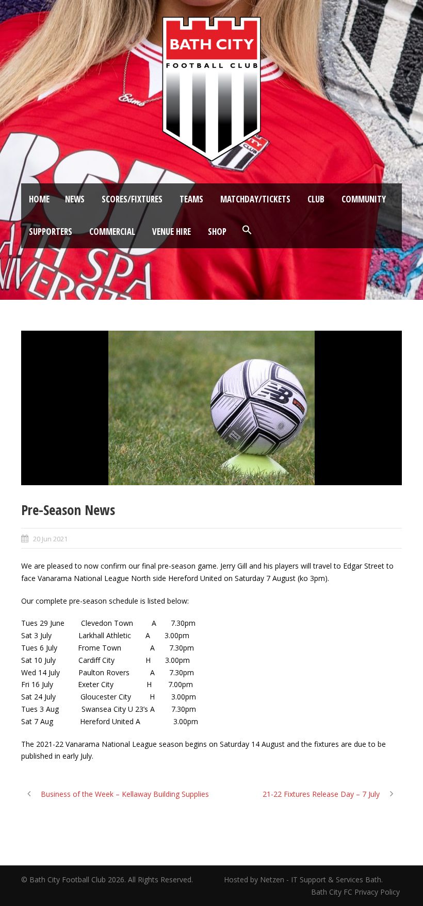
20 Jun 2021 (50, 538)
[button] (247, 230)
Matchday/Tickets (255, 199)
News (75, 199)
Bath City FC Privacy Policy (356, 892)
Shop (217, 231)
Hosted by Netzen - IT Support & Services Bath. (303, 879)
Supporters (50, 231)
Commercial (112, 231)
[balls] (211, 408)
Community (363, 199)
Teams (191, 199)
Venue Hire (171, 231)
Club (315, 199)
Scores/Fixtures (132, 199)
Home (39, 199)
